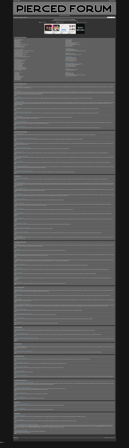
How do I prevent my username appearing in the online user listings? (24, 50)
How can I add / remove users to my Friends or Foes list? (73, 54)
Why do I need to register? (18, 40)
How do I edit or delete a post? (19, 60)
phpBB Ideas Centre (54, 420)
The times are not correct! (18, 51)
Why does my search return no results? (71, 58)
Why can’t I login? (17, 43)
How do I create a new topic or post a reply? (21, 59)
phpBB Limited (39, 416)
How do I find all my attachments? (70, 70)
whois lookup (75, 425)
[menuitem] (19, 0)
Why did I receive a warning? (19, 66)
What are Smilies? (17, 74)
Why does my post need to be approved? (20, 69)
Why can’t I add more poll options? (19, 63)
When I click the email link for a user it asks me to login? (22, 56)
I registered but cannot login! (18, 42)
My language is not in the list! (19, 53)
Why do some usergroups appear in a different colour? (73, 44)
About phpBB (78, 416)
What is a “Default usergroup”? (70, 45)
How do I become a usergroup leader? (71, 43)
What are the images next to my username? (20, 54)
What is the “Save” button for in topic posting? (21, 68)
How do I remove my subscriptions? (70, 66)
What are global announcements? (19, 76)
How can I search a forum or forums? (71, 57)
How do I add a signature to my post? (20, 61)
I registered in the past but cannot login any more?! (21, 44)
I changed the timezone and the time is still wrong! (21, 52)
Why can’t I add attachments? (19, 65)
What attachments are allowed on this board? (72, 69)
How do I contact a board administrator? (71, 75)
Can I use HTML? (17, 73)
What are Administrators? (69, 40)
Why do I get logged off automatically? (20, 46)
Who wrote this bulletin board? (70, 73)
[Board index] (64, 7)
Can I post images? (17, 75)
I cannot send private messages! (70, 49)
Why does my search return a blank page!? (71, 59)
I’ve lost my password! (18, 45)
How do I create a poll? (18, 62)
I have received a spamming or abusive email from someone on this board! (76, 50)
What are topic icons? (18, 79)
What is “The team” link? (69, 46)
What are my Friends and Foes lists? (70, 53)
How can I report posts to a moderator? (20, 67)
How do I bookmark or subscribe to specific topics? (72, 64)
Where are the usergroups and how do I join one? (72, 42)
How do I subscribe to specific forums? (71, 65)
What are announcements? (18, 77)
